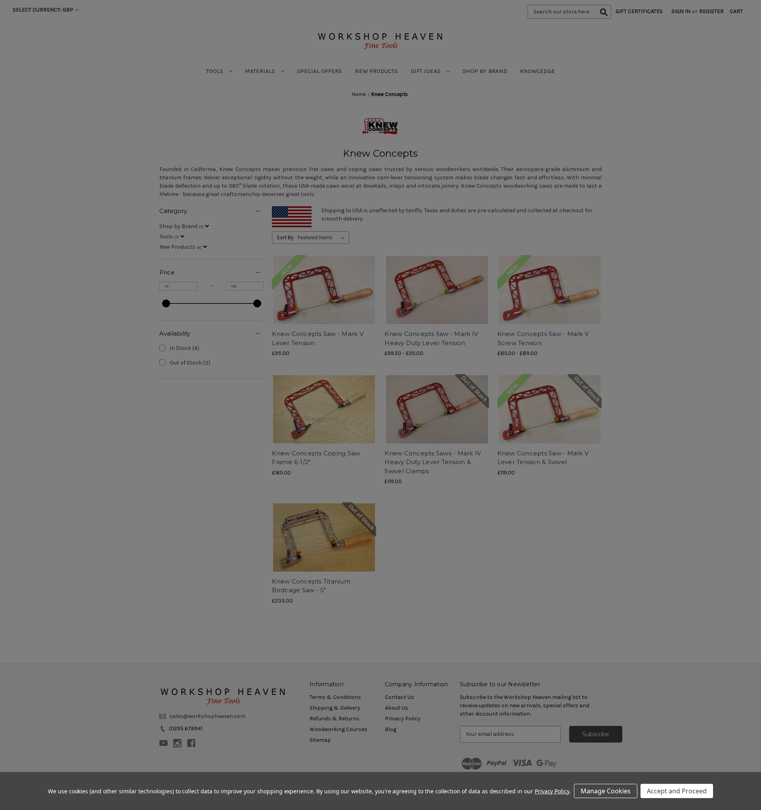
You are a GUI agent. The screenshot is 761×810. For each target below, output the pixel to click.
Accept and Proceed (677, 791)
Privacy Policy (552, 791)
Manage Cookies (606, 791)
